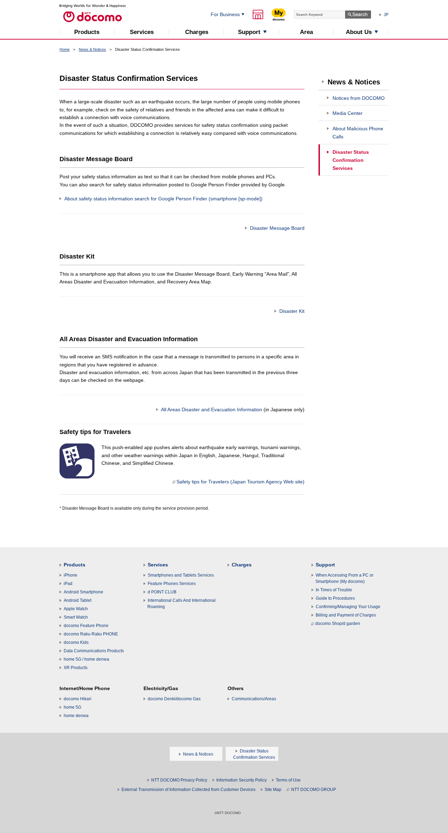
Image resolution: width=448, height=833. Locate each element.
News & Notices (92, 49)
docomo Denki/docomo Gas (174, 698)
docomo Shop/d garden (337, 623)
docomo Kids (76, 642)
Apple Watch (76, 608)
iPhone (70, 575)
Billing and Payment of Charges (346, 615)
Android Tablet (77, 600)
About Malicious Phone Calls (357, 132)
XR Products (76, 667)
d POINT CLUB (162, 592)
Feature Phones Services (172, 583)
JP (386, 14)
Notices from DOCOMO (358, 98)
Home (64, 49)
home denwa (76, 715)
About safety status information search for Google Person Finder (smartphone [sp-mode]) (163, 198)
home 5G (72, 707)
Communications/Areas (254, 698)
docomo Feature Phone (86, 625)
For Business (225, 14)
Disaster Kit (291, 311)
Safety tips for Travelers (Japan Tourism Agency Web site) (240, 481)
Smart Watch (76, 617)
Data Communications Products (94, 650)
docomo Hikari (77, 698)
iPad (68, 583)
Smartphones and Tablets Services (181, 575)
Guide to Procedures (335, 598)
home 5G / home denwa (86, 659)
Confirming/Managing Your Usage (348, 606)
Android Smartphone (83, 592)
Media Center (347, 113)
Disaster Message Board (277, 228)
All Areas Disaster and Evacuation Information (232, 409)
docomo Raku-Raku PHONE (91, 634)
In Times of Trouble (334, 589)
